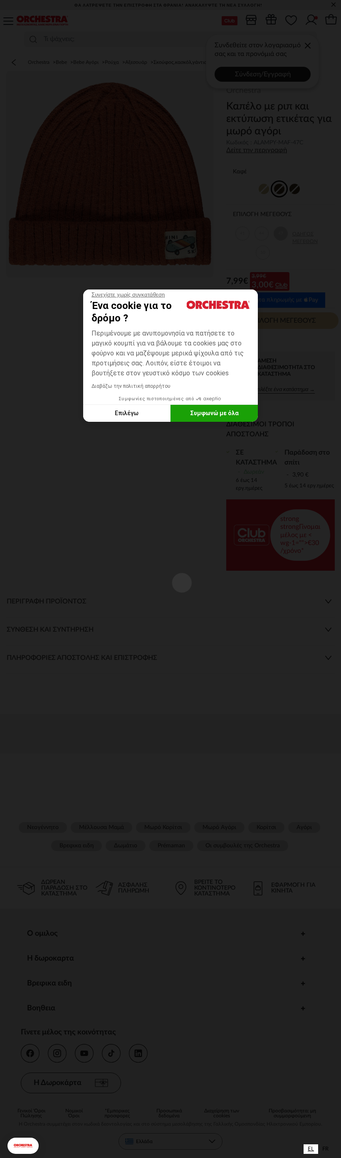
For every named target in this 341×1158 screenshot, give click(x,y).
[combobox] (311, 1149)
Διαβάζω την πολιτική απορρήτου (130, 386)
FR (325, 1149)
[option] (325, 1149)
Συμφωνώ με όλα (214, 413)
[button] (23, 1146)
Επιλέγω (126, 413)
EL (311, 1149)
